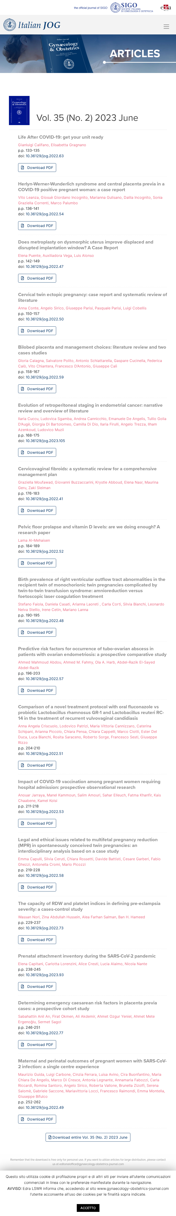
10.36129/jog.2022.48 (45, 620)
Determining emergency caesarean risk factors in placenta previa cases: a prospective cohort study (87, 1005)
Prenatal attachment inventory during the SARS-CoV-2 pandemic (87, 956)
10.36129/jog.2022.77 (44, 1033)
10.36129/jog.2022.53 (45, 811)
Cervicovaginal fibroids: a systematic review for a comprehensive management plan (87, 471)
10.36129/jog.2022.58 (45, 875)
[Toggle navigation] (166, 26)
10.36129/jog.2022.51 (44, 753)
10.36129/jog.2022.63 (45, 156)
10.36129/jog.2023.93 (45, 974)
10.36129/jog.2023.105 (45, 440)
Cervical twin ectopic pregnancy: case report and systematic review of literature (92, 297)
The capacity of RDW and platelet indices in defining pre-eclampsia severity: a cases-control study (89, 906)
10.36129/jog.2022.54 (45, 214)
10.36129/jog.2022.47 (44, 266)
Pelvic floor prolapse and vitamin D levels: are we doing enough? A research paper (89, 529)
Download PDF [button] (39, 167)
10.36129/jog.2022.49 (45, 1107)
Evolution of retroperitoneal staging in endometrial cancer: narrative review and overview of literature (90, 408)
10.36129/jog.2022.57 (44, 678)
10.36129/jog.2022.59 (45, 377)
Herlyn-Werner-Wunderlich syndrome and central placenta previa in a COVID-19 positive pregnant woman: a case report (91, 187)
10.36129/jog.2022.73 (44, 928)
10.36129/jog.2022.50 (45, 319)
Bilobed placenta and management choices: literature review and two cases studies (92, 350)
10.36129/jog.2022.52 (45, 551)
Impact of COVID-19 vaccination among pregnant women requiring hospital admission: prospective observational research (89, 784)
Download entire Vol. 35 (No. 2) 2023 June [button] (89, 1137)
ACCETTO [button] (88, 1208)
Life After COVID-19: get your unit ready (60, 137)
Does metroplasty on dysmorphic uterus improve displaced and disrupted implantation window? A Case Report (85, 245)
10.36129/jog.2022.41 (44, 498)
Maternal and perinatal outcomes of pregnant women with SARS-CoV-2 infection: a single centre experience (92, 1064)
